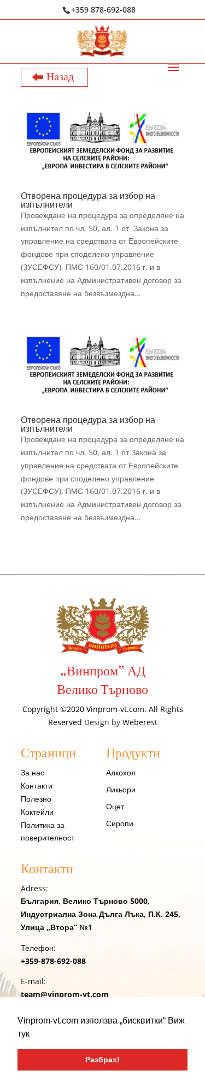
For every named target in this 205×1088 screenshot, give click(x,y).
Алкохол (121, 772)
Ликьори (121, 789)
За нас (32, 772)
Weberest (139, 722)
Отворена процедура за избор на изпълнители (88, 200)
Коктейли (37, 812)
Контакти (36, 785)
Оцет (115, 806)
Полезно (36, 798)
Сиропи (119, 823)
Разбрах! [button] (102, 1059)
